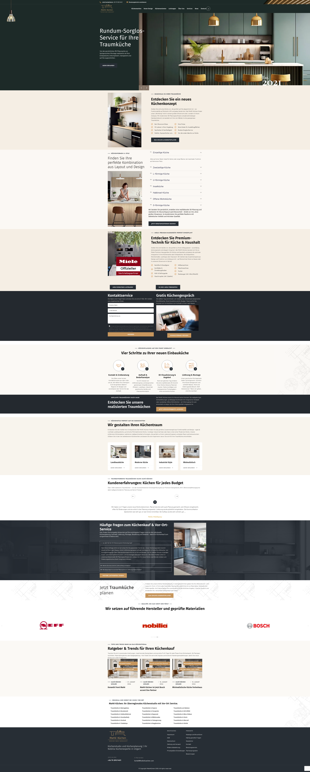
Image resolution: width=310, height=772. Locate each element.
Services (189, 9)
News (196, 9)
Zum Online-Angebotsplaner (159, 595)
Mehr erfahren (140, 468)
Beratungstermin (191, 747)
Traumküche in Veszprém (150, 711)
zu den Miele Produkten (168, 287)
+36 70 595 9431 (114, 760)
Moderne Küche (141, 462)
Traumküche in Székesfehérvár (121, 714)
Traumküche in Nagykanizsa (151, 723)
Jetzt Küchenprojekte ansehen (171, 409)
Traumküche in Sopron (149, 708)
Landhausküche (117, 462)
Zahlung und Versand (174, 744)
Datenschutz (171, 741)
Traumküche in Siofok (181, 723)
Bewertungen (190, 754)
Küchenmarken (136, 9)
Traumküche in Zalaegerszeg (151, 720)
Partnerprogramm (192, 751)
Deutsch (203, 9)
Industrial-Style (165, 462)
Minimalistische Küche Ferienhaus (187, 687)
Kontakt (188, 744)
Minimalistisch (189, 462)
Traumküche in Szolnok (118, 720)
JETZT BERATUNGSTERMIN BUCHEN (163, 224)
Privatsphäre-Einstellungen (176, 751)
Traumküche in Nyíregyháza (120, 708)
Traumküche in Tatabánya (119, 723)
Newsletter (189, 741)
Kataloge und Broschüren (194, 734)
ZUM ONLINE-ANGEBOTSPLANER (165, 140)
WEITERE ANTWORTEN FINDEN (113, 575)
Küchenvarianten (160, 9)
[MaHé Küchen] (107, 8)
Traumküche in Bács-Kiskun (183, 714)
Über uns (181, 9)
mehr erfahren (116, 468)
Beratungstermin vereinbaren (137, 2)
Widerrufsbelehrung (173, 747)
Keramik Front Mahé (116, 687)
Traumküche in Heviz (180, 717)
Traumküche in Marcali (181, 720)
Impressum (170, 734)
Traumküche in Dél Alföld (182, 711)
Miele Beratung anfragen (123, 287)
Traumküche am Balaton (182, 708)
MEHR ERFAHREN (108, 67)
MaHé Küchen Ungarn (116, 683)
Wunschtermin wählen (179, 335)
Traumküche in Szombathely (120, 717)
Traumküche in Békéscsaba (151, 717)
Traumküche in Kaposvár (150, 714)
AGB (168, 738)
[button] (2, 626)
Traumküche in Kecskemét (119, 711)
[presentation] (141, 87)
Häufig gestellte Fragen (193, 738)
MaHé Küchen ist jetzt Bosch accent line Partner (152, 688)
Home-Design (148, 9)
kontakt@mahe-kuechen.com (144, 761)
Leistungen (172, 9)
